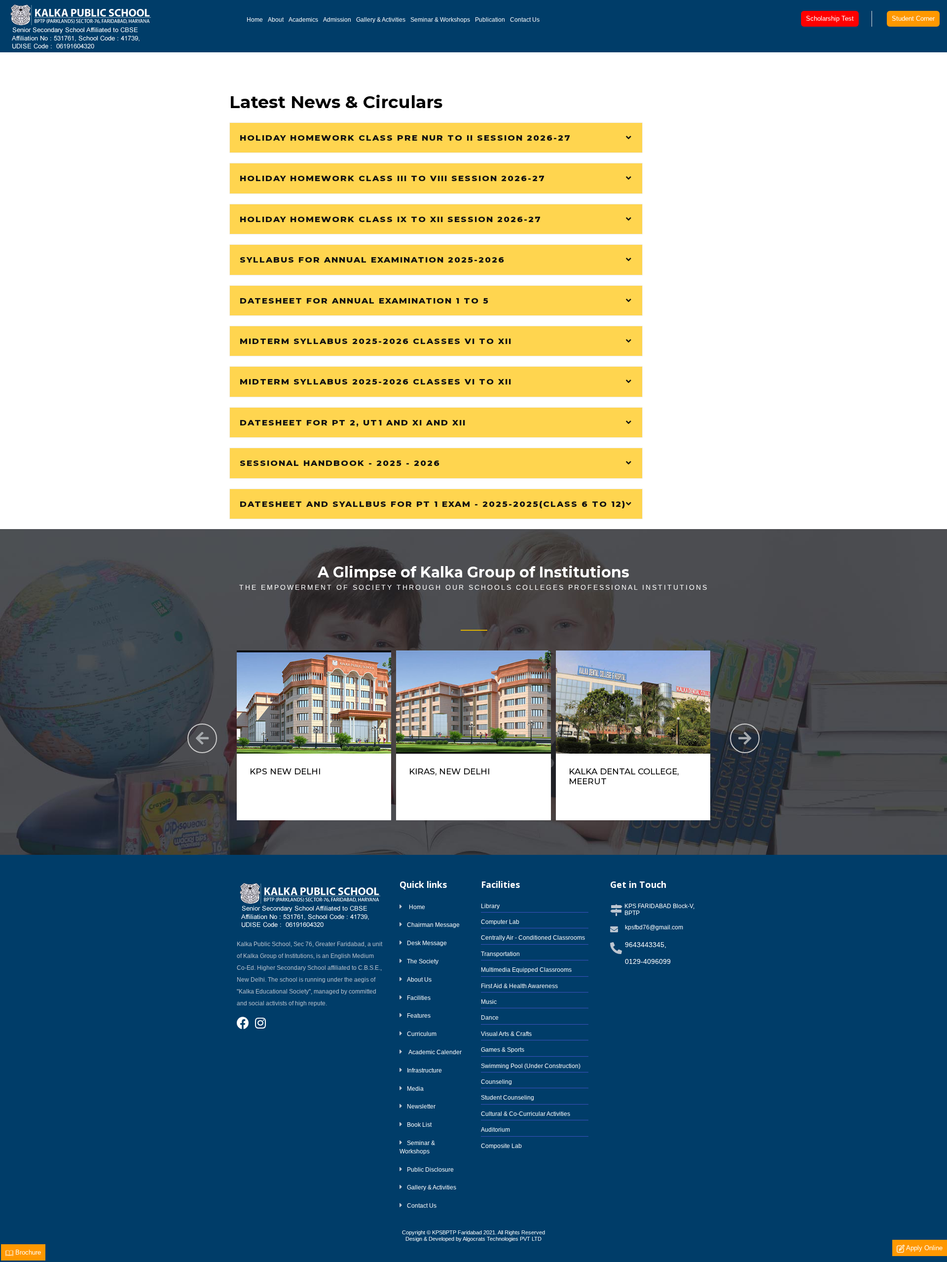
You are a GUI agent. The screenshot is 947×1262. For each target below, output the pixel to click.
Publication (490, 19)
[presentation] (202, 738)
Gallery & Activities (380, 19)
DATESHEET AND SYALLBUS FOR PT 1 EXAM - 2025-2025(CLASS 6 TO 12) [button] (433, 504)
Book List (419, 1124)
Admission (337, 19)
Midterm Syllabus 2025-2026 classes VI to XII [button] (376, 341)
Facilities (419, 997)
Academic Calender (434, 1052)
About (276, 19)
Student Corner (913, 18)
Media (415, 1088)
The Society (422, 961)
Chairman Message (433, 924)
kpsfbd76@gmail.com (654, 927)
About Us (419, 979)
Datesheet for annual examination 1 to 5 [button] (364, 301)
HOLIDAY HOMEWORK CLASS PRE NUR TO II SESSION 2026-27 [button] (405, 138)
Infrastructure (424, 1070)
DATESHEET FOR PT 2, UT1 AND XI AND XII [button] (353, 422)
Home (256, 19)
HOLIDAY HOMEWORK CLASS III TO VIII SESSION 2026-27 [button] (393, 178)
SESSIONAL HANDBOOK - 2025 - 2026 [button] (340, 463)
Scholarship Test (830, 18)
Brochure (27, 1252)
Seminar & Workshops (440, 19)
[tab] (436, 138)
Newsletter (421, 1106)
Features (419, 1015)
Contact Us (525, 19)
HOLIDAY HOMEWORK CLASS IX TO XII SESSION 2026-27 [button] (391, 219)
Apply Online (924, 1248)
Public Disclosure (430, 1169)
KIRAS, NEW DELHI (449, 771)
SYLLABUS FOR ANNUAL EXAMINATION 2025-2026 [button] (372, 260)
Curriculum (422, 1034)
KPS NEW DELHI (285, 771)
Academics (303, 19)
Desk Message (427, 943)
